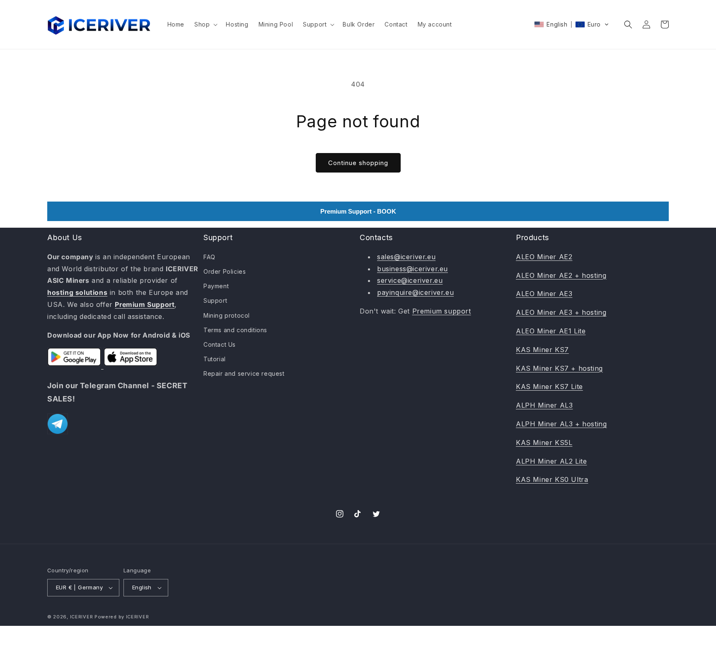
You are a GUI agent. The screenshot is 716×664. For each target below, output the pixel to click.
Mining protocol (226, 315)
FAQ (209, 256)
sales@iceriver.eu (406, 257)
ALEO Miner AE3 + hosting (561, 312)
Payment (216, 285)
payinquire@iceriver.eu (415, 292)
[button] (205, 24)
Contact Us (219, 344)
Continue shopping (358, 163)
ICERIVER (81, 617)
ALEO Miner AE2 (544, 257)
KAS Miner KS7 (542, 349)
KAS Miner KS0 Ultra (552, 479)
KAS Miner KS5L (544, 442)
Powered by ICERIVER (121, 617)
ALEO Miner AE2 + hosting (561, 275)
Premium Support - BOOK (358, 211)
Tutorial (214, 358)
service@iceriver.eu (410, 280)
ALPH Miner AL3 (544, 405)
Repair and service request (244, 373)
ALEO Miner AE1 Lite (550, 331)
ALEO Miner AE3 (544, 293)
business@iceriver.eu (412, 269)
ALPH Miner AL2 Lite (551, 461)
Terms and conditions (235, 329)
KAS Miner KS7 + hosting (559, 368)
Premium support (441, 311)
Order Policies (224, 271)
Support (215, 300)
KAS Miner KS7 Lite (549, 386)
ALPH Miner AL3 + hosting (561, 424)
